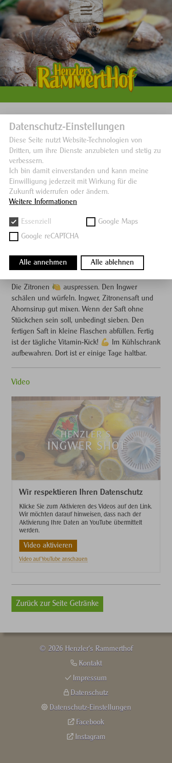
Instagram (90, 737)
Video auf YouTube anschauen (53, 559)
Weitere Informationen (43, 201)
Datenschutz (89, 693)
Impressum (90, 678)
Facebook (90, 722)
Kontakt (90, 663)
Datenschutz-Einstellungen (90, 707)
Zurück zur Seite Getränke (57, 603)
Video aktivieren (48, 545)
